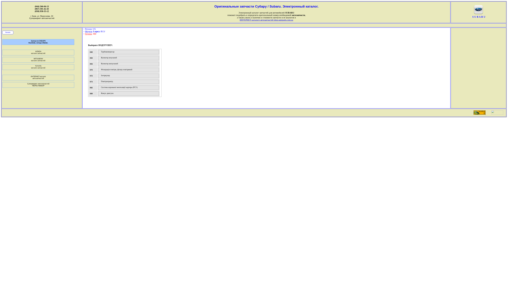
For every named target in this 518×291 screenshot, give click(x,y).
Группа (88, 34)
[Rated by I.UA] (497, 114)
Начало (7, 32)
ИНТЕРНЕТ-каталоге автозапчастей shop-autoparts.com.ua (266, 20)
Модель (88, 31)
